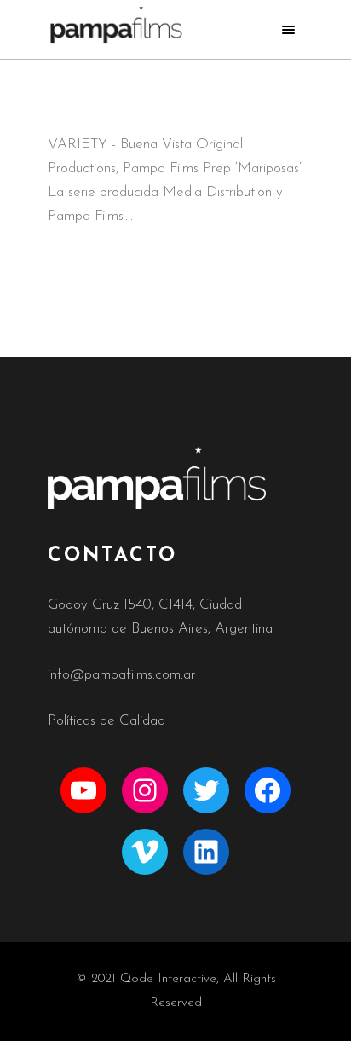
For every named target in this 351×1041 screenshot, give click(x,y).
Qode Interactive (168, 979)
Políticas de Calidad (106, 721)
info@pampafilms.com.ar (121, 675)
